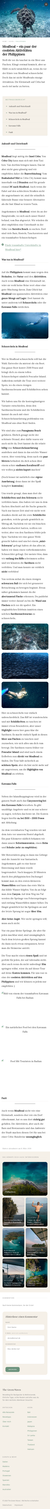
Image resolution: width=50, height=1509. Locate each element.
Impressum (19, 1505)
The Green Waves (12, 1389)
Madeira (6, 1466)
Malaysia (31, 1426)
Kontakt (6, 1426)
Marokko (6, 1485)
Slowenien (7, 1475)
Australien (7, 1489)
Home (4, 41)
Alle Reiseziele (8, 1412)
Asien (11, 41)
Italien (5, 1462)
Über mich (7, 1421)
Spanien (6, 1480)
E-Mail (16, 1333)
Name (7, 1322)
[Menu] (46, 4)
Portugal (6, 1471)
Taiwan (30, 1440)
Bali (28, 1412)
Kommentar (10, 1344)
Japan (29, 1421)
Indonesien (32, 1417)
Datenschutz (7, 1505)
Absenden (12, 1369)
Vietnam (30, 1449)
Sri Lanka (31, 1435)
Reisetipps (7, 1417)
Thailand (31, 1444)
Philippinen (21, 41)
